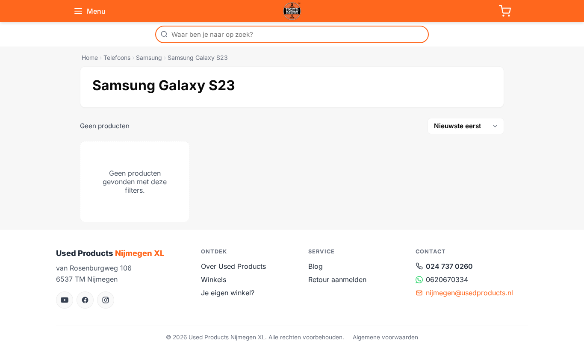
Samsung (149, 57)
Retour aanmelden (337, 279)
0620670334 (447, 279)
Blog (315, 266)
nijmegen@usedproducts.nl (469, 292)
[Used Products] (292, 11)
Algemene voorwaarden (385, 337)
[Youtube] (64, 300)
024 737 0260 (449, 266)
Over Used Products (233, 266)
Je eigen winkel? (227, 292)
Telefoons (116, 57)
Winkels (213, 279)
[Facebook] (85, 300)
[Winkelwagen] (505, 11)
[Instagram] (105, 300)
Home (90, 57)
